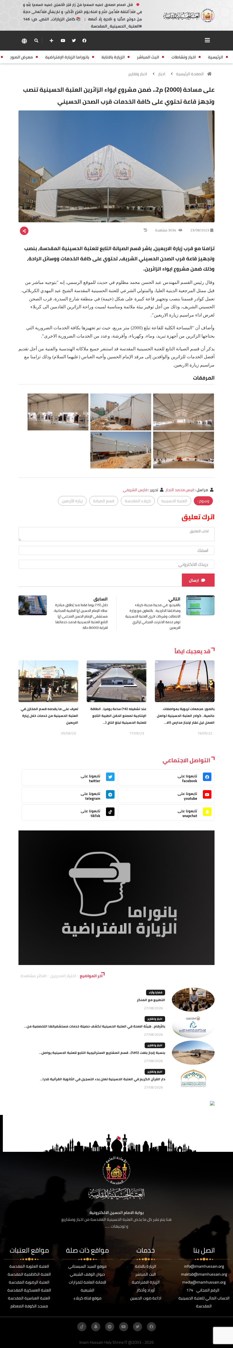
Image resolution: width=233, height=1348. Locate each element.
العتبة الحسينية (174, 501)
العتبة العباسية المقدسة (29, 1298)
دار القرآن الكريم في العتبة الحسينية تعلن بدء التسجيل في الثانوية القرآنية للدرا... (102, 1079)
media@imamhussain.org (204, 1282)
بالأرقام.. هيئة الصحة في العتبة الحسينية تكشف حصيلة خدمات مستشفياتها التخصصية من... (94, 1026)
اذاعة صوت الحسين (145, 1298)
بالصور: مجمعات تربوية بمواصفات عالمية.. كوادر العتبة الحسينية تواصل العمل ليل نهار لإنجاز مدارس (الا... (186, 716)
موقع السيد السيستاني (87, 1266)
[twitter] (74, 40)
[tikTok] (81, 1326)
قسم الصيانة (103, 501)
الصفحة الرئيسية (190, 74)
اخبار (161, 74)
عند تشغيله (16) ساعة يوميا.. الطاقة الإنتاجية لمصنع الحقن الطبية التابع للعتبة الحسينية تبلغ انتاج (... (118, 716)
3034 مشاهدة (166, 230)
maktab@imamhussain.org (204, 1274)
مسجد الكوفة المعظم (29, 1306)
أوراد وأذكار (145, 1290)
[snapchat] (95, 1326)
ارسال (194, 580)
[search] (36, 40)
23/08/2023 (199, 230)
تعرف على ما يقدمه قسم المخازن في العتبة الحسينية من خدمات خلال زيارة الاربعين (49, 716)
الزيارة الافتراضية (146, 1282)
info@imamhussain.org (204, 1266)
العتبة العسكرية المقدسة (29, 1290)
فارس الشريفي (135, 489)
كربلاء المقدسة (138, 501)
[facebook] (84, 40)
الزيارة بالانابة (145, 1266)
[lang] (24, 41)
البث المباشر (145, 1274)
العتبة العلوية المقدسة (29, 1266)
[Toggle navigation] (207, 40)
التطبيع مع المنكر (151, 1000)
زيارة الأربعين (72, 501)
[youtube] (63, 40)
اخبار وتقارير (137, 74)
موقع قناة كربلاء (87, 1298)
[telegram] (109, 1326)
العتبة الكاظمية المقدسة (29, 1274)
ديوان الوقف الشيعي (87, 1274)
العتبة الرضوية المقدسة (29, 1282)
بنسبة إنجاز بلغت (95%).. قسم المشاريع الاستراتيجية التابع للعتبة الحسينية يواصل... (102, 1052)
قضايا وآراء (155, 992)
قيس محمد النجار (179, 489)
